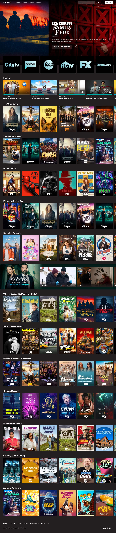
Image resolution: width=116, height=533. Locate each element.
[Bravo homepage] (30, 64)
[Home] (7, 3)
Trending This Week (12, 136)
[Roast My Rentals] (11, 438)
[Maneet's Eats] (30, 470)
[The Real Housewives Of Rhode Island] (67, 373)
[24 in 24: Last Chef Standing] (11, 470)
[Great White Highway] (48, 503)
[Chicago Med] (30, 151)
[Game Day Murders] (11, 406)
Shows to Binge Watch (13, 326)
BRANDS (24, 2)
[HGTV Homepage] (67, 64)
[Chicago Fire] (104, 119)
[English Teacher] (11, 183)
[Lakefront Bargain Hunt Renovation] (11, 309)
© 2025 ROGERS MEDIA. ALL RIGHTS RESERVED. (14, 528)
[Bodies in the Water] (104, 406)
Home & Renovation (12, 423)
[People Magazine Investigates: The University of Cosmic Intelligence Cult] (48, 406)
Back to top (107, 528)
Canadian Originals (12, 233)
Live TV (6, 78)
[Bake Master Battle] (30, 248)
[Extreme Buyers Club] (30, 438)
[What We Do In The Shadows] (104, 183)
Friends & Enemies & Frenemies (17, 358)
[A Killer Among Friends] (85, 309)
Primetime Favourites (13, 201)
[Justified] (67, 183)
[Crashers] (30, 309)
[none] (5, 523)
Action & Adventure (12, 488)
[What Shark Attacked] (104, 503)
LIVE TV (31, 2)
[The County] (48, 248)
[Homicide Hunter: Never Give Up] (67, 406)
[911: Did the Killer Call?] (104, 309)
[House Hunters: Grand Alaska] (104, 438)
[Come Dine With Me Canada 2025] (104, 341)
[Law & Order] (67, 151)
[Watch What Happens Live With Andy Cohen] (11, 373)
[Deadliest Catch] (48, 151)
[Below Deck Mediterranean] (30, 119)
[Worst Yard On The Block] (48, 309)
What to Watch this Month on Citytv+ (20, 294)
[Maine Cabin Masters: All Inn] (48, 438)
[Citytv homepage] (11, 64)
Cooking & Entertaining (14, 455)
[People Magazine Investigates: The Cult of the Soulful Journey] (30, 406)
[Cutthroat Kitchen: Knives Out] (48, 470)
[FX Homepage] (85, 64)
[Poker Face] (85, 183)
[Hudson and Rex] (48, 119)
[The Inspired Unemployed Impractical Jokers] (67, 341)
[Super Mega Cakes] (104, 470)
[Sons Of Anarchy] (48, 183)
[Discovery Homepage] (104, 64)
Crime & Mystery (11, 391)
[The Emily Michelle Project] (67, 248)
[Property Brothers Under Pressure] (85, 248)
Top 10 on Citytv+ (11, 104)
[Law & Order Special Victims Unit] (11, 119)
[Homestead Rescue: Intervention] (85, 438)
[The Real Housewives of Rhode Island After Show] (85, 373)
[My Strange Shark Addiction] (67, 503)
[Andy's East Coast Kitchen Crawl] (104, 248)
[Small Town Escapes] (11, 248)
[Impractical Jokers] (48, 341)
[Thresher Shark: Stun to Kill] (30, 503)
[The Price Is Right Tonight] (11, 216)
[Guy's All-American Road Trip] (67, 470)
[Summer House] (104, 373)
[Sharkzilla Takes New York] (85, 503)
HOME (18, 2)
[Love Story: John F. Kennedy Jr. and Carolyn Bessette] (11, 341)
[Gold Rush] (85, 341)
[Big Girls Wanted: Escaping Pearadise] (85, 406)
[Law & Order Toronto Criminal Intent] (30, 216)
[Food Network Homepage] (48, 64)
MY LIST (38, 2)
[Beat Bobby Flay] (85, 151)
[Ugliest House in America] (67, 309)
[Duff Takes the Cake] (85, 470)
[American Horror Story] (30, 183)
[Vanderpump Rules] (48, 373)
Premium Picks (10, 168)
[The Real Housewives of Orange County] (67, 119)
